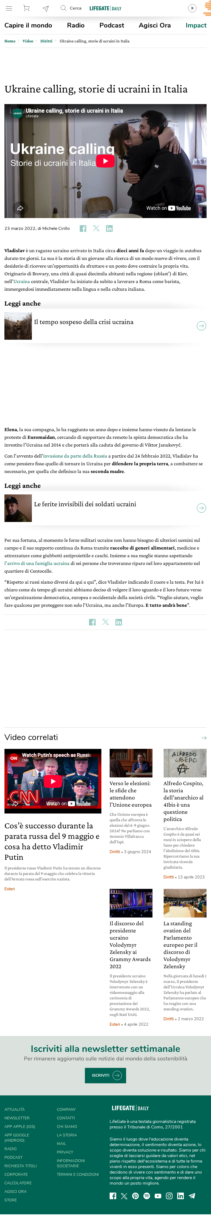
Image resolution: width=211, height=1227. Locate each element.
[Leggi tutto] (203, 737)
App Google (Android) (16, 1138)
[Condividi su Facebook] (83, 228)
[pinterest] (135, 1196)
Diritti (115, 852)
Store (27, 8)
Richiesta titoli (20, 1166)
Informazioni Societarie (71, 1163)
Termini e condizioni (78, 1174)
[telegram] (192, 1196)
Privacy (65, 1152)
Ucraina (21, 281)
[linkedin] (180, 1196)
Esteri (9, 889)
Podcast (111, 25)
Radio (76, 25)
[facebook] (113, 1196)
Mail (61, 1143)
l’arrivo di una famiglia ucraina (37, 563)
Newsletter (46, 8)
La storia (67, 1135)
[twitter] (124, 1196)
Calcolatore (18, 1183)
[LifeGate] (105, 8)
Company (66, 1109)
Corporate (16, 1174)
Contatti (66, 1118)
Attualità (14, 1109)
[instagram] (169, 1196)
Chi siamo (67, 1126)
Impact (196, 25)
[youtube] (158, 1196)
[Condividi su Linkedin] (109, 228)
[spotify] (146, 1196)
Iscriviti (100, 1075)
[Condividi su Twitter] (96, 228)
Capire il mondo (28, 25)
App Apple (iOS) (19, 1126)
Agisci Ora (155, 25)
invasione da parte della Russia (75, 456)
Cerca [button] (76, 8)
